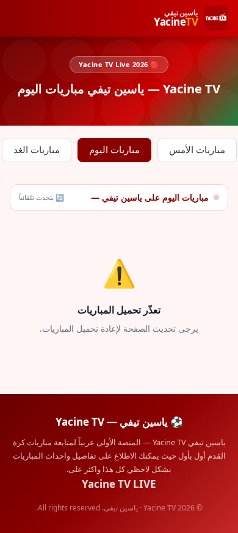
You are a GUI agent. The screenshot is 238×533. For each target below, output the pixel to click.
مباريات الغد (36, 150)
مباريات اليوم (114, 150)
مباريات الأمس (197, 150)
